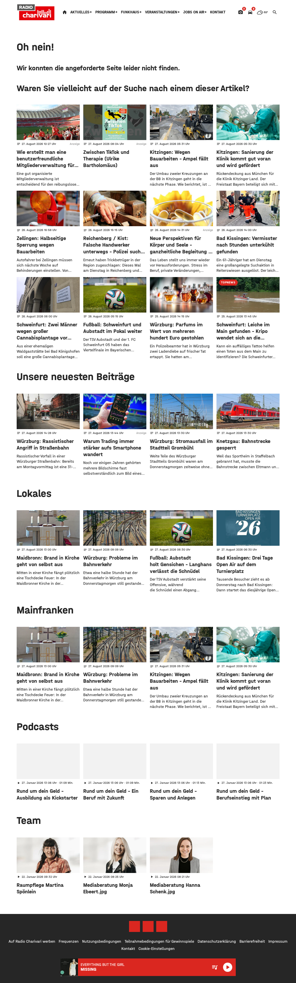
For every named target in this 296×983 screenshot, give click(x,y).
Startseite (64, 12)
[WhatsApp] (161, 926)
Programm (105, 12)
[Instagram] (148, 926)
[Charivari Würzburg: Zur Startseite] (36, 12)
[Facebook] (134, 926)
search (274, 12)
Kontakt (217, 12)
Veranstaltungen (161, 12)
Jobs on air (193, 12)
